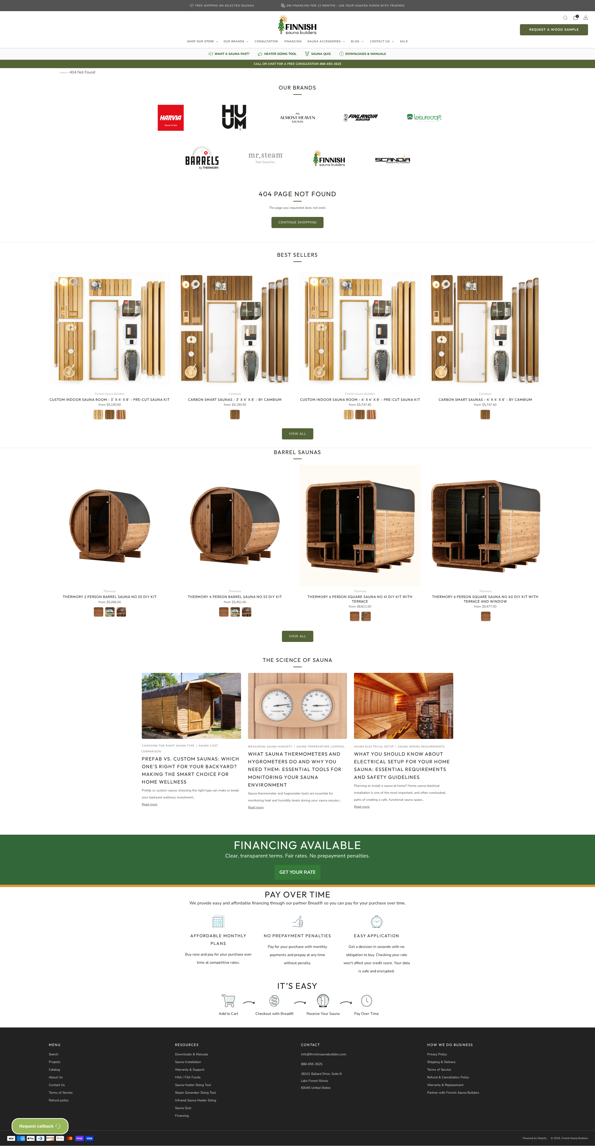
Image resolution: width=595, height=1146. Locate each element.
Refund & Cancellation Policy (448, 1077)
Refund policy (59, 1100)
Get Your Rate (297, 872)
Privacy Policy (437, 1054)
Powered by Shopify (535, 1138)
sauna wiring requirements (421, 746)
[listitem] (222, 5)
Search (53, 1054)
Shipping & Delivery (441, 1062)
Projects (54, 1062)
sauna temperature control (321, 746)
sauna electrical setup (374, 746)
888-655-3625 (311, 1064)
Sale (404, 41)
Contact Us (380, 41)
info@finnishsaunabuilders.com (323, 1054)
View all (297, 434)
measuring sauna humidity (270, 746)
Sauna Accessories (324, 41)
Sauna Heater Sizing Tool (193, 1085)
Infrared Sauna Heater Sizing (195, 1100)
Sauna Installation (188, 1062)
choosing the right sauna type (168, 745)
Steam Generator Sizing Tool (195, 1092)
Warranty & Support (189, 1069)
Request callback (36, 1126)
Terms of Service (61, 1092)
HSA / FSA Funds (188, 1077)
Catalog (54, 1069)
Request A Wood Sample (554, 29)
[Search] (565, 17)
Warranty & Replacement (445, 1085)
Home (63, 72)
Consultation (266, 41)
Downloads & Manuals (191, 1054)
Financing (293, 41)
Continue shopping (297, 222)
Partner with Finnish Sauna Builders (453, 1092)
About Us (56, 1077)
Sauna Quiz (183, 1108)
